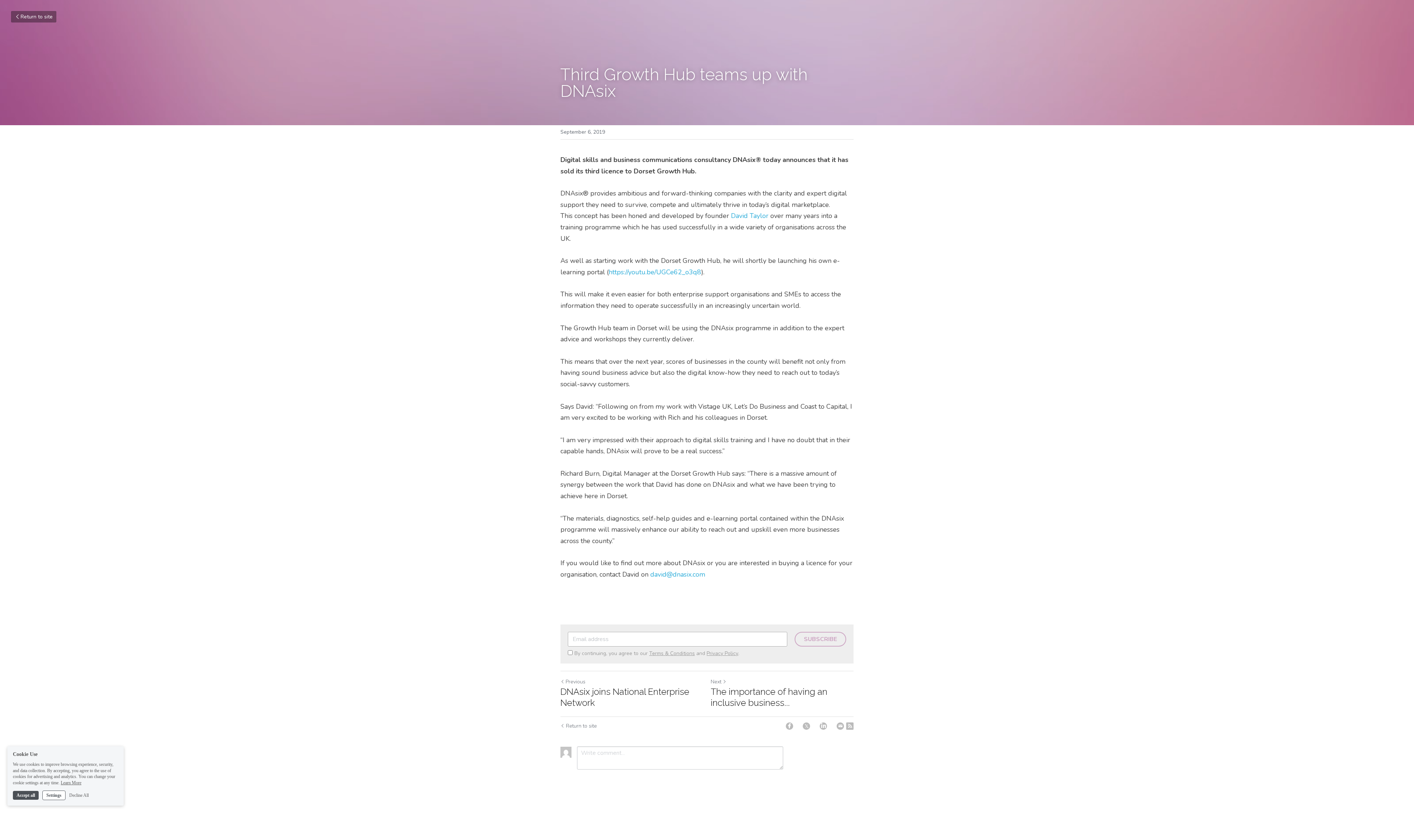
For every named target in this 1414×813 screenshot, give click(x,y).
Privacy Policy (722, 653)
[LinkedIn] (823, 726)
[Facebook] (789, 726)
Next (716, 681)
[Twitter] (806, 726)
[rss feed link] (850, 726)
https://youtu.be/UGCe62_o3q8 (655, 272)
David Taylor (749, 215)
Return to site (37, 16)
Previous (575, 681)
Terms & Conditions (672, 653)
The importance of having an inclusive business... (769, 697)
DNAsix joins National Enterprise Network (624, 697)
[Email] (840, 726)
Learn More (71, 782)
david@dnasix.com (677, 574)
